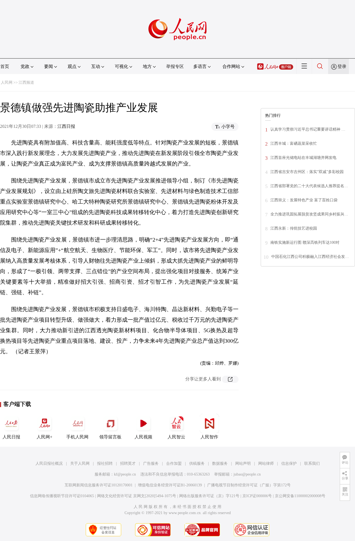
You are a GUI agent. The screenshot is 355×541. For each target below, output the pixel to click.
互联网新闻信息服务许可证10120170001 (99, 485)
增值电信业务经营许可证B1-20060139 (170, 485)
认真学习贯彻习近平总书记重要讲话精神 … (307, 129)
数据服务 (220, 463)
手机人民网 (77, 437)
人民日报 (11, 437)
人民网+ (44, 437)
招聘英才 (128, 463)
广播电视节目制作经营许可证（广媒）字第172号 (249, 485)
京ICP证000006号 (257, 496)
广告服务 (151, 463)
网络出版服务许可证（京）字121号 (209, 496)
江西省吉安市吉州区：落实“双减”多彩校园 (307, 172)
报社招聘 (105, 463)
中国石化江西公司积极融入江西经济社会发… (310, 257)
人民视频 (143, 437)
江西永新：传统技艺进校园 (293, 228)
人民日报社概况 (49, 463)
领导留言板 (110, 437)
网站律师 (266, 463)
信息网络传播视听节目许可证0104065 (62, 496)
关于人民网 (80, 463)
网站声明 (243, 463)
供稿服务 (197, 463)
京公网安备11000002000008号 (300, 496)
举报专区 (175, 66)
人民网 (6, 82)
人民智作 (209, 437)
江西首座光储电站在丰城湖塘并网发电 (303, 158)
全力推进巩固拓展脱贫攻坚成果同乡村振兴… (309, 214)
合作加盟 (174, 463)
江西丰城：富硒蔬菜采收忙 (293, 143)
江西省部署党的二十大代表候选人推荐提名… (309, 186)
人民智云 (176, 437)
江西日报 (66, 126)
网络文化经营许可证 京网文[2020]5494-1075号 (136, 496)
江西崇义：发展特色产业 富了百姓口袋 (304, 200)
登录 (342, 66)
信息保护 (289, 463)
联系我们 (312, 463)
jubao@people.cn (247, 474)
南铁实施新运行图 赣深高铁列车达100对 (304, 242)
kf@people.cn (125, 474)
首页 (4, 66)
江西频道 (26, 82)
